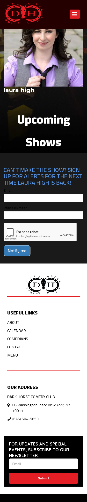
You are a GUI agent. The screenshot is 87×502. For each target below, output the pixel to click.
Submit (43, 478)
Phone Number (15, 208)
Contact (15, 347)
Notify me (17, 251)
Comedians (17, 338)
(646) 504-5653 (25, 418)
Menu (12, 355)
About (13, 322)
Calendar (16, 330)
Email (8, 190)
